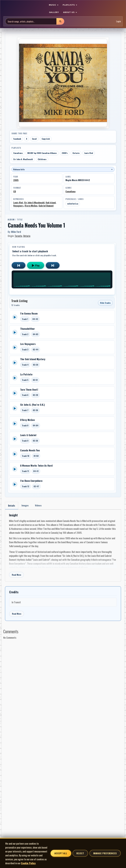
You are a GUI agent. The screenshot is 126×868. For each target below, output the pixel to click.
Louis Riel (88, 153)
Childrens (42, 159)
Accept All (60, 853)
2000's (65, 153)
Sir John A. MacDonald (23, 159)
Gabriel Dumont (46, 205)
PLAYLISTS (69, 5)
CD (14, 191)
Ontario (76, 153)
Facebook (17, 138)
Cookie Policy (28, 863)
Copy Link (46, 138)
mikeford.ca (72, 203)
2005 (16, 180)
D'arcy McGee (31, 205)
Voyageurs (18, 205)
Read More (16, 574)
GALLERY (54, 12)
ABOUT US (69, 12)
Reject (80, 853)
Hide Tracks (105, 302)
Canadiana (17, 153)
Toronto (18, 236)
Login (118, 21)
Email (34, 138)
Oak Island (51, 202)
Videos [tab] (38, 505)
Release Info (63, 169)
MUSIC (53, 5)
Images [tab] (25, 505)
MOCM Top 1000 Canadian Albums (42, 153)
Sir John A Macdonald (34, 202)
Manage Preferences (105, 853)
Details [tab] (11, 505)
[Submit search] (60, 21)
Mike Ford (16, 232)
